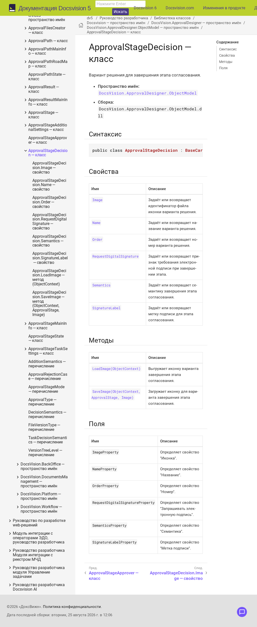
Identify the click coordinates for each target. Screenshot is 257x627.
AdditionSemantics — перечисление (47, 364)
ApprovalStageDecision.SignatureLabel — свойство (50, 258)
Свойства (227, 55)
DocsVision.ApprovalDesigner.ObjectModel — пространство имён (143, 27)
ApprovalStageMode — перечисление (46, 389)
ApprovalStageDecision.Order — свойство (49, 202)
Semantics (101, 285)
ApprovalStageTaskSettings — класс (48, 351)
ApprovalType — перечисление (42, 402)
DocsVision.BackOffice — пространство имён (43, 466)
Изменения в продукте (224, 8)
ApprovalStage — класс (43, 115)
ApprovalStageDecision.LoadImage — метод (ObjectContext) (49, 277)
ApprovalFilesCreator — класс (47, 30)
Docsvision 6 (145, 8)
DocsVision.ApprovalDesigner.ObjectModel (148, 93)
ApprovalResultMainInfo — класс (48, 102)
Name (96, 222)
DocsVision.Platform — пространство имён (41, 496)
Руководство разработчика (124, 18)
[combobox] (120, 4)
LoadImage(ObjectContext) (116, 368)
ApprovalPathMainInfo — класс (47, 51)
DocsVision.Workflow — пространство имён (42, 509)
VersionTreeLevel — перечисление (45, 452)
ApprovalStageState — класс (46, 338)
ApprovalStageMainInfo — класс (47, 326)
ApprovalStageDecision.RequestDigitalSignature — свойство (49, 221)
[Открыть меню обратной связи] (242, 612)
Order (97, 239)
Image (97, 199)
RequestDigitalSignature (115, 256)
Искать (120, 11)
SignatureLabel (106, 307)
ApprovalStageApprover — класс (47, 140)
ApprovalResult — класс (44, 89)
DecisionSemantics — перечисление (47, 414)
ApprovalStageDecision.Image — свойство (49, 168)
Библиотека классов (172, 18)
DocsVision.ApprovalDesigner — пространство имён (196, 23)
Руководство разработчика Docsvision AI (39, 587)
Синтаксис (228, 49)
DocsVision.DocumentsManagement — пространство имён (44, 481)
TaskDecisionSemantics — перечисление (47, 440)
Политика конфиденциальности (72, 606)
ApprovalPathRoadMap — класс (48, 64)
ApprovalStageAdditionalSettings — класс (47, 127)
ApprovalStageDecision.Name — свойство (49, 185)
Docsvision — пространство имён (116, 23)
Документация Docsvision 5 (55, 8)
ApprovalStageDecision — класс (48, 153)
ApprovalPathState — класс (47, 76)
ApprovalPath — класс (48, 41)
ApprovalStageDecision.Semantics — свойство (49, 241)
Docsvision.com (180, 8)
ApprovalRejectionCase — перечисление (47, 376)
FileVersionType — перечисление (44, 427)
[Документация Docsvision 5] (14, 8)
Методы (225, 62)
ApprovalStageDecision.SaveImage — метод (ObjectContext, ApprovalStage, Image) (49, 303)
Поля (223, 68)
